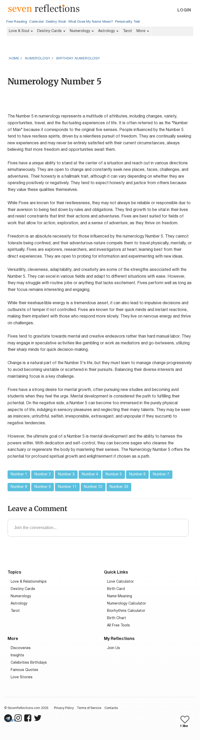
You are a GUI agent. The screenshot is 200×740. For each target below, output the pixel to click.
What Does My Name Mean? (90, 21)
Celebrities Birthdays (29, 662)
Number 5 (113, 474)
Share (10, 720)
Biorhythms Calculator (126, 611)
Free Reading (16, 21)
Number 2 (42, 474)
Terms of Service (89, 708)
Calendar (36, 21)
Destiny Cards (50, 31)
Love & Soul (19, 31)
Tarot (127, 31)
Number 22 (93, 487)
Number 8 (19, 487)
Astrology (107, 31)
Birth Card (116, 589)
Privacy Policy (64, 708)
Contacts (111, 708)
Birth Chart (116, 618)
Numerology (80, 31)
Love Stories (22, 677)
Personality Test (127, 21)
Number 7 (161, 474)
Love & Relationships (29, 581)
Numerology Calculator (126, 603)
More (141, 31)
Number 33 (119, 487)
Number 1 (19, 474)
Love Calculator (120, 581)
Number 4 (90, 474)
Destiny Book (56, 21)
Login (184, 10)
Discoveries (21, 648)
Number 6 (137, 474)
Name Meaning (119, 596)
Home (14, 58)
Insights (17, 655)
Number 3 (66, 474)
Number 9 (42, 487)
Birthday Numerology (78, 58)
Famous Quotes (24, 670)
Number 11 (67, 487)
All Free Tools (118, 625)
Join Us (113, 648)
